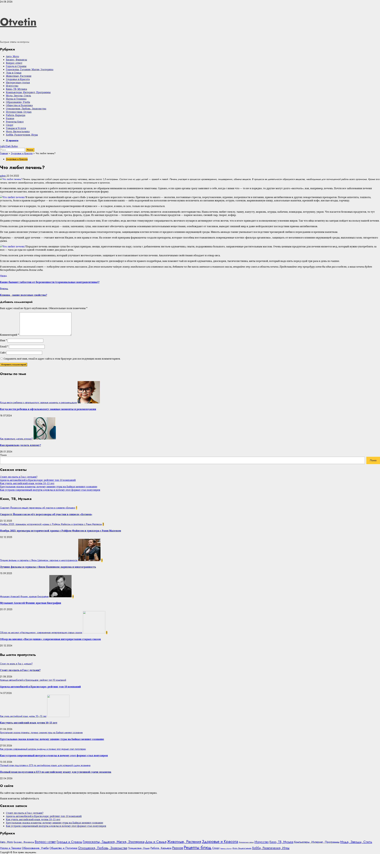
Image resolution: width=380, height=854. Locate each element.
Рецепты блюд (15, 121)
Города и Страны (16, 66)
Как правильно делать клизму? (16, 438)
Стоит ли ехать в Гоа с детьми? (18, 476)
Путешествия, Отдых (18, 112)
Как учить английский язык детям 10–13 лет (27, 483)
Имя (3, 340)
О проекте (12, 140)
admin (3, 175)
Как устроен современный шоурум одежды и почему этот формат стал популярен (50, 489)
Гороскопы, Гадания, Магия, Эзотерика (29, 69)
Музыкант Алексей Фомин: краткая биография (24, 596)
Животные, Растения (18, 76)
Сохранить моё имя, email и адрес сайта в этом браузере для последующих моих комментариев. (62, 358)
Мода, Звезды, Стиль (18, 95)
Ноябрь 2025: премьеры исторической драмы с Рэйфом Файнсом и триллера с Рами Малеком (51, 524)
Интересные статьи (18, 82)
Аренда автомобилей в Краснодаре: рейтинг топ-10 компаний (38, 480)
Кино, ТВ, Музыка (16, 89)
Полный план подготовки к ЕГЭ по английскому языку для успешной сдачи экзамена (45, 765)
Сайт (3, 352)
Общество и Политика (19, 105)
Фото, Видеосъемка (18, 131)
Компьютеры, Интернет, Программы (28, 92)
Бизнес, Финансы (16, 59)
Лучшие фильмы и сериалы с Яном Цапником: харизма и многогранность (38, 560)
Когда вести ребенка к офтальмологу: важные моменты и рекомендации (38, 402)
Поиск (3, 455)
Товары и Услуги (16, 128)
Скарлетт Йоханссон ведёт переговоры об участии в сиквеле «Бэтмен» (37, 507)
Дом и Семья (13, 72)
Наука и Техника (16, 98)
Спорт (9, 125)
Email (4, 346)
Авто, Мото (12, 56)
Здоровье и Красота (18, 79)
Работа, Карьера (15, 115)
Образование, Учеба (18, 102)
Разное (10, 118)
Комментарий (9, 334)
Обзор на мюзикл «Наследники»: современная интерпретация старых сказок (41, 632)
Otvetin (18, 22)
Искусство (12, 85)
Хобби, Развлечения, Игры (22, 134)
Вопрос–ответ (14, 63)
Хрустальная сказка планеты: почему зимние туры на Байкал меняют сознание (48, 486)
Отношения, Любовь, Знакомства (26, 108)
